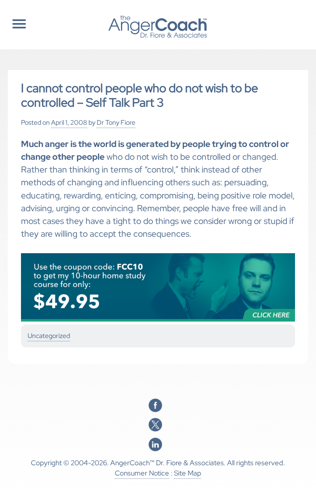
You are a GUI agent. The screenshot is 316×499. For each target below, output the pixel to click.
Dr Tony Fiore (116, 122)
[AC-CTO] (158, 319)
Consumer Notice (142, 473)
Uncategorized (49, 335)
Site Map (187, 473)
